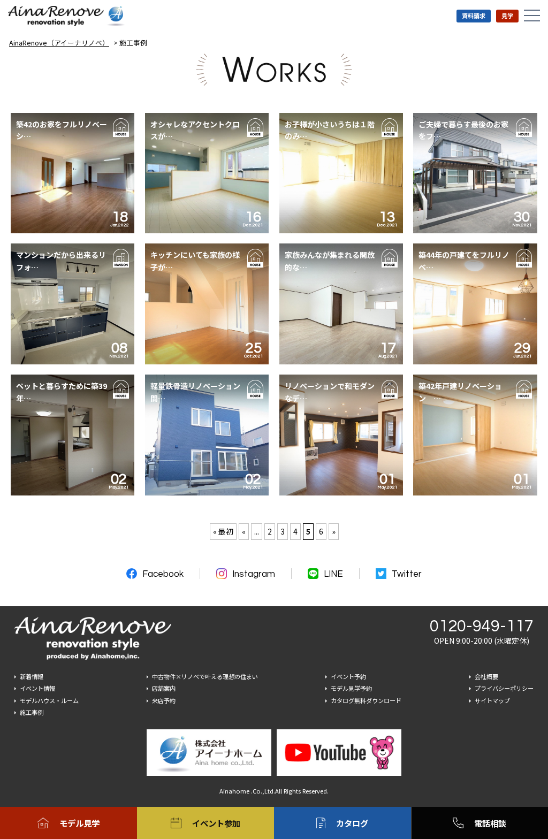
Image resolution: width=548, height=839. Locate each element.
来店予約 (164, 700)
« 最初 (223, 531)
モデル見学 (79, 823)
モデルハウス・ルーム (49, 700)
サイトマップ (492, 700)
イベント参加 (216, 823)
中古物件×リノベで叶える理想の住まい (205, 676)
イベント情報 (37, 688)
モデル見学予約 (351, 688)
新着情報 (31, 676)
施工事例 (31, 712)
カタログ (352, 823)
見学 (507, 15)
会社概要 (486, 676)
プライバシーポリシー (504, 688)
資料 (473, 15)
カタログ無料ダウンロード (366, 700)
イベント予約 (348, 676)
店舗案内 (164, 688)
